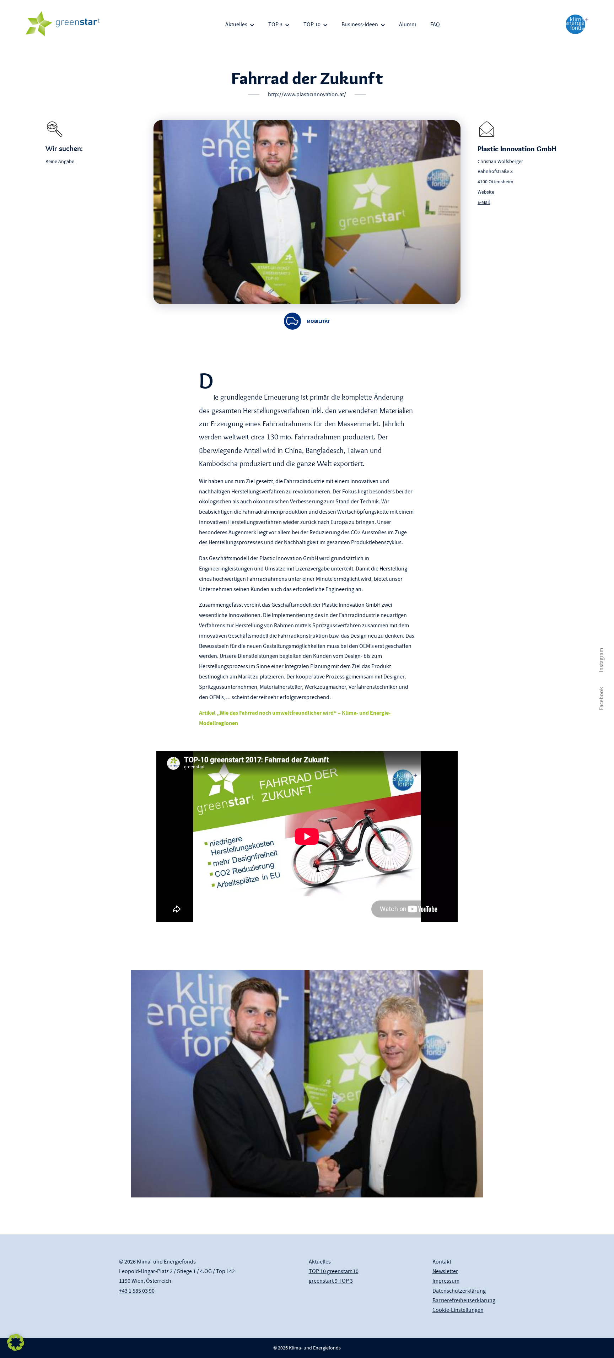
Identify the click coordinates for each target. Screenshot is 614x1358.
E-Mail (484, 202)
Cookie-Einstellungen (458, 1310)
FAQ (435, 24)
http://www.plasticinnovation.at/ (307, 94)
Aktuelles (236, 24)
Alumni (407, 24)
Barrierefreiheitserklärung (463, 1300)
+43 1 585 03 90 (137, 1290)
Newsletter (445, 1271)
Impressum (445, 1280)
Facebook (601, 698)
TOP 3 (275, 24)
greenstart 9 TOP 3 (331, 1280)
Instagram (601, 660)
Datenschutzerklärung (459, 1290)
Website (486, 192)
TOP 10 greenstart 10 (334, 1271)
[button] (15, 1342)
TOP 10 (312, 24)
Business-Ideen (359, 24)
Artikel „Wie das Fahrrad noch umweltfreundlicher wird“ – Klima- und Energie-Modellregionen (295, 718)
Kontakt (441, 1261)
